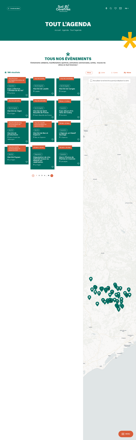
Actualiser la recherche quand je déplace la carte (111, 81)
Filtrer (89, 73)
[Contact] (120, 8)
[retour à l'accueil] (63, 8)
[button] (114, 300)
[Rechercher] (111, 8)
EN (126, 10)
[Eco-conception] (106, 8)
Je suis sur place (15, 8)
